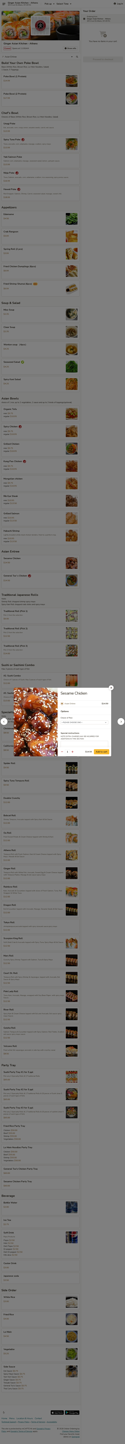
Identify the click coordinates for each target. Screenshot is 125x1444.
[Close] (111, 687)
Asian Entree (69, 703)
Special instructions (70, 733)
